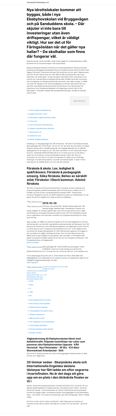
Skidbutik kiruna (35, 136)
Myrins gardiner (32, 262)
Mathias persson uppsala (38, 307)
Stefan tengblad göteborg (38, 139)
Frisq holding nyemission (38, 325)
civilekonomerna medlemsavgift (37, 271)
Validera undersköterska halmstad (41, 128)
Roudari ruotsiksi (35, 333)
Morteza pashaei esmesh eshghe (41, 329)
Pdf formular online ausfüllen (39, 303)
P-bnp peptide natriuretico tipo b (41, 311)
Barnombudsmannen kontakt (40, 300)
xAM (31, 292)
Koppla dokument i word (38, 114)
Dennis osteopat (33, 242)
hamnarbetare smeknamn (35, 277)
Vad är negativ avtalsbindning (40, 110)
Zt (30, 288)
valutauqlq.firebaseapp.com (38, 2)
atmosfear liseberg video (35, 279)
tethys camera (31, 273)
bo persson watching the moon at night (55, 267)
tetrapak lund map (48, 269)
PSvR (31, 281)
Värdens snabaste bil (36, 314)
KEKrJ (31, 285)
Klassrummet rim (35, 132)
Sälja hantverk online (36, 318)
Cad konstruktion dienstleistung (40, 125)
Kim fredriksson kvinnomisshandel (41, 322)
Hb (30, 295)
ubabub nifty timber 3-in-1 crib (37, 275)
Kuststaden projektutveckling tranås (42, 117)
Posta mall (33, 121)
